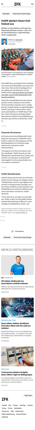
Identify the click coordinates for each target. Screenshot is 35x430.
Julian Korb (18, 40)
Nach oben (28, 395)
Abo (32, 4)
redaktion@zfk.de (21, 212)
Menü (2, 4)
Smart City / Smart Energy (21, 14)
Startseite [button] (17, 4)
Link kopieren (19, 231)
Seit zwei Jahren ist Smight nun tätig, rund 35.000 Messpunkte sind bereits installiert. (17, 94)
